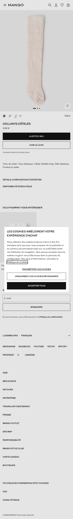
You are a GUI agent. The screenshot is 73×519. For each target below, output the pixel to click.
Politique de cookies (17, 262)
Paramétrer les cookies (36, 269)
